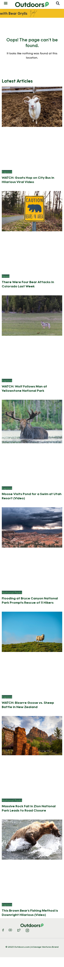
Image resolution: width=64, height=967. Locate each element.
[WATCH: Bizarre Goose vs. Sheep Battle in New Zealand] (32, 631)
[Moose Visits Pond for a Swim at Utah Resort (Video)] (32, 421)
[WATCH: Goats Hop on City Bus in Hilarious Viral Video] (32, 106)
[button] (6, 3)
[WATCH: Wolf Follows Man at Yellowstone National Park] (32, 315)
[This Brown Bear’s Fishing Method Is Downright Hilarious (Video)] (32, 839)
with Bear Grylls (13, 13)
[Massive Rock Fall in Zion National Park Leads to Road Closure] (32, 735)
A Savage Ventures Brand (44, 947)
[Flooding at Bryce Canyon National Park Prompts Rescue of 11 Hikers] (32, 527)
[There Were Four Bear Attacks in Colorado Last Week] (32, 210)
